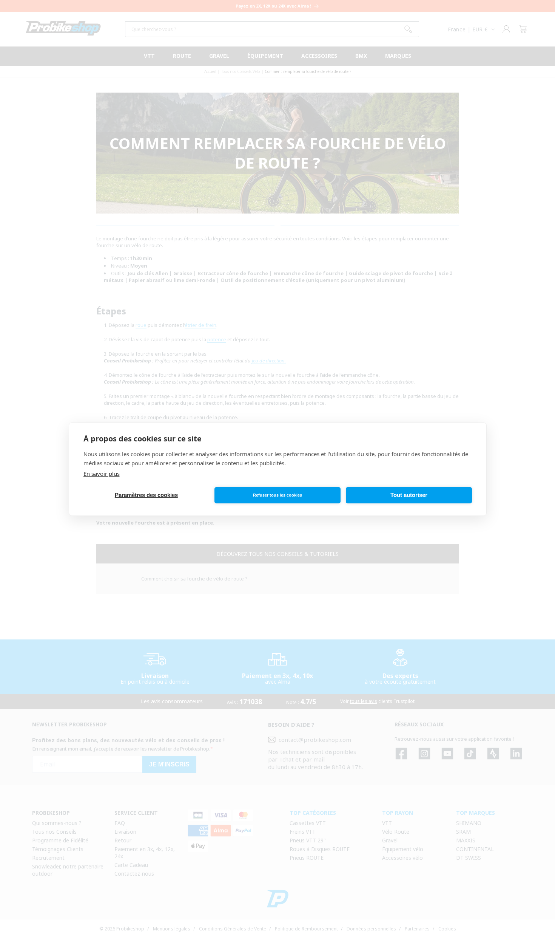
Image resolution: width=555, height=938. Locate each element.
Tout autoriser (408, 495)
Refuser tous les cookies (277, 495)
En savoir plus (101, 473)
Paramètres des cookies (146, 495)
